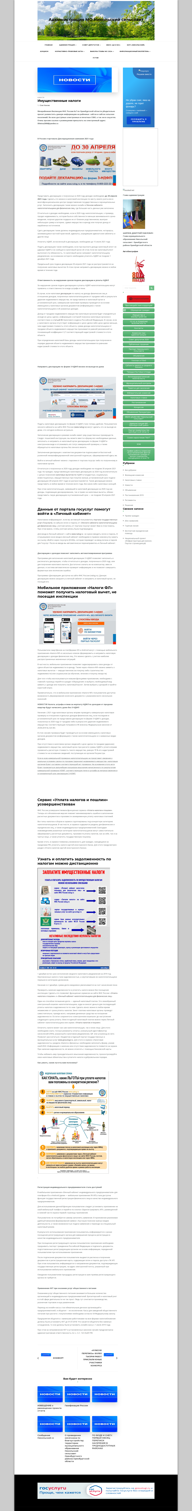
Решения (129, 505)
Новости (41, 97)
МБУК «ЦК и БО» (113, 45)
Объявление (130, 490)
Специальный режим (141, 298)
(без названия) (131, 521)
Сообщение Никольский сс (46, 1436)
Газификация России (76, 1405)
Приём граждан (132, 516)
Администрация (67, 45)
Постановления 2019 (134, 495)
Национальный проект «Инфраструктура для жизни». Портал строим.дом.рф (138, 541)
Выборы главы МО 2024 (101, 51)
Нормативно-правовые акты (69, 51)
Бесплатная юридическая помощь (136, 532)
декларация (65, 293)
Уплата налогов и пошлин (99, 810)
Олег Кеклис (45, 105)
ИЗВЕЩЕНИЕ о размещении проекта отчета (49, 1408)
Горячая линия (131, 526)
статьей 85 (58, 320)
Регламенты (130, 500)
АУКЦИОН (44, 51)
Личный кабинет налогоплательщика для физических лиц (84, 996)
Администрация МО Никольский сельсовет (96, 19)
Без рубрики (130, 470)
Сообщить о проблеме (139, 120)
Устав (95, 58)
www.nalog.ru (80, 427)
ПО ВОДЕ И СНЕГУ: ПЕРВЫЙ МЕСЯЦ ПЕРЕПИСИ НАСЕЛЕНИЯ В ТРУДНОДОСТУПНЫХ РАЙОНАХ (103, 1442)
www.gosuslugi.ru (65, 1040)
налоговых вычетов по (66, 475)
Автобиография (130, 251)
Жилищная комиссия (134, 475)
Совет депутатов (90, 45)
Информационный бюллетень (134, 51)
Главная (48, 45)
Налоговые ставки (133, 480)
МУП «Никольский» (136, 45)
